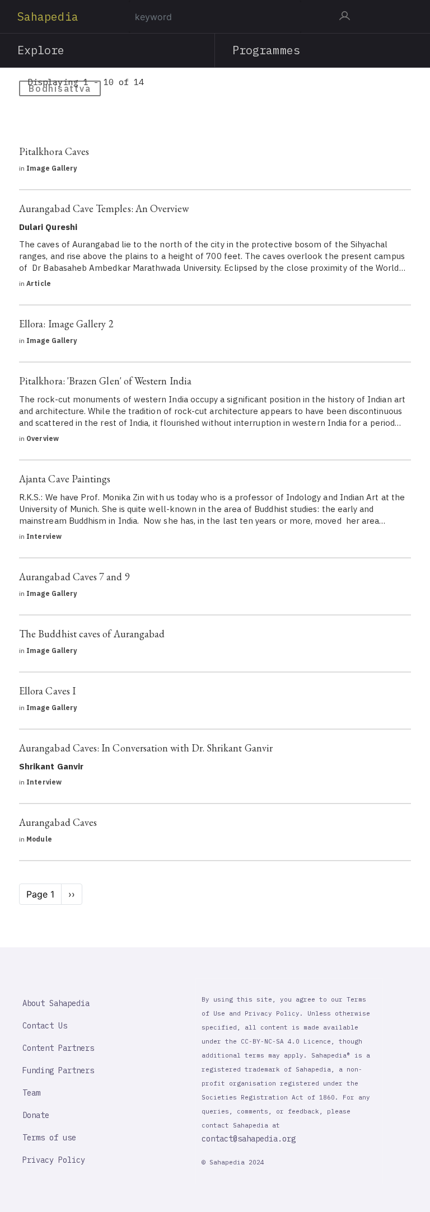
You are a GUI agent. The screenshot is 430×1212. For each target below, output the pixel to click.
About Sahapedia (56, 1003)
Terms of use (49, 1138)
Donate (35, 1115)
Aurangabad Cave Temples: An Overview (104, 208)
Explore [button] (41, 50)
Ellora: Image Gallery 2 (66, 323)
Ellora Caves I (47, 690)
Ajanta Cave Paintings (64, 478)
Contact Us (44, 1026)
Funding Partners (58, 1070)
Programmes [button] (266, 50)
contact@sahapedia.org (249, 1139)
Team (31, 1093)
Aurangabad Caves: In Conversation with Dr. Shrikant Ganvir (146, 747)
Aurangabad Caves (58, 822)
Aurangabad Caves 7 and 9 (74, 576)
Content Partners (58, 1048)
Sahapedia (47, 16)
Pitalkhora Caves (54, 151)
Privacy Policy (53, 1160)
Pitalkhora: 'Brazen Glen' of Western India (105, 380)
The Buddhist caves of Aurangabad (92, 633)
